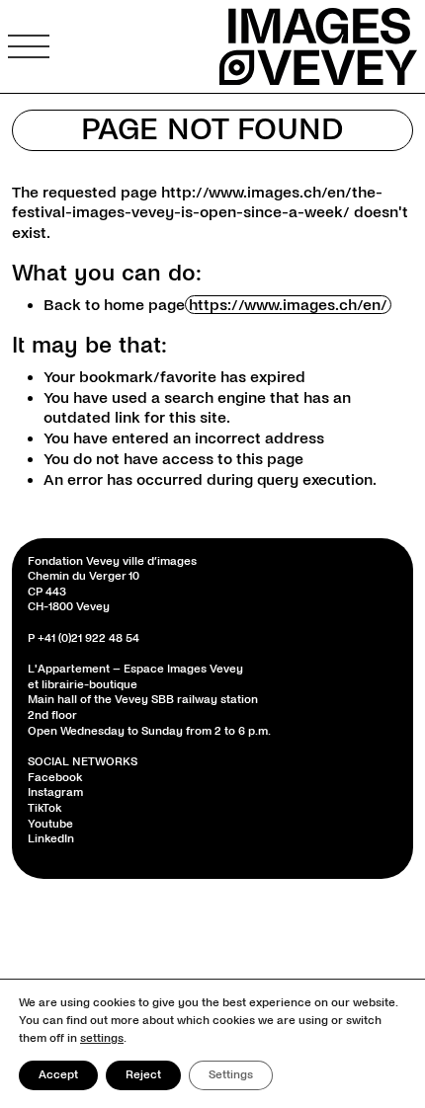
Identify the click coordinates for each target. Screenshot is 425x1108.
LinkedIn (51, 838)
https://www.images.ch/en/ (288, 304)
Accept (58, 1074)
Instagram (55, 792)
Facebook (55, 777)
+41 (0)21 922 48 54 (88, 638)
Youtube (50, 824)
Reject (143, 1074)
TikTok (44, 808)
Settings (231, 1074)
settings (102, 1038)
